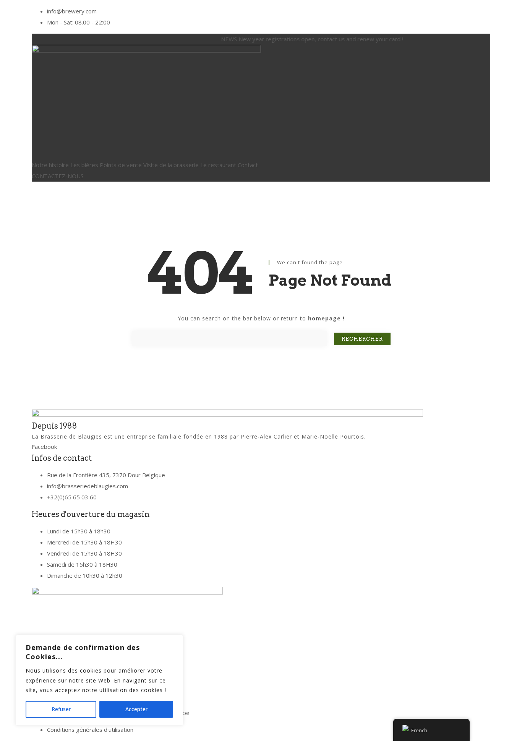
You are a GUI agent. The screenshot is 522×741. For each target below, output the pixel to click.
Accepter (136, 709)
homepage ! (326, 318)
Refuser (61, 709)
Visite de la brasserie (171, 165)
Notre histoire (50, 165)
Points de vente (121, 165)
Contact (248, 165)
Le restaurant (218, 165)
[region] (99, 680)
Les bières (84, 165)
